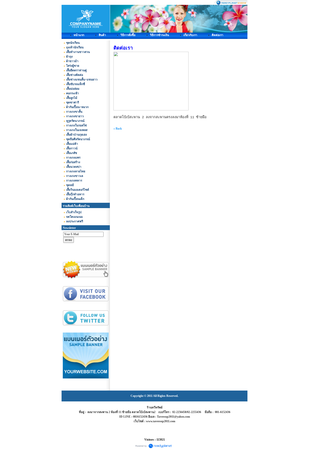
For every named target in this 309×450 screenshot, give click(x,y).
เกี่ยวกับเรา (190, 35)
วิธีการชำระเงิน (159, 35)
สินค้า (102, 35)
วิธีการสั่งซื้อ (127, 35)
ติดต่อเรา (217, 35)
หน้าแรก (79, 35)
